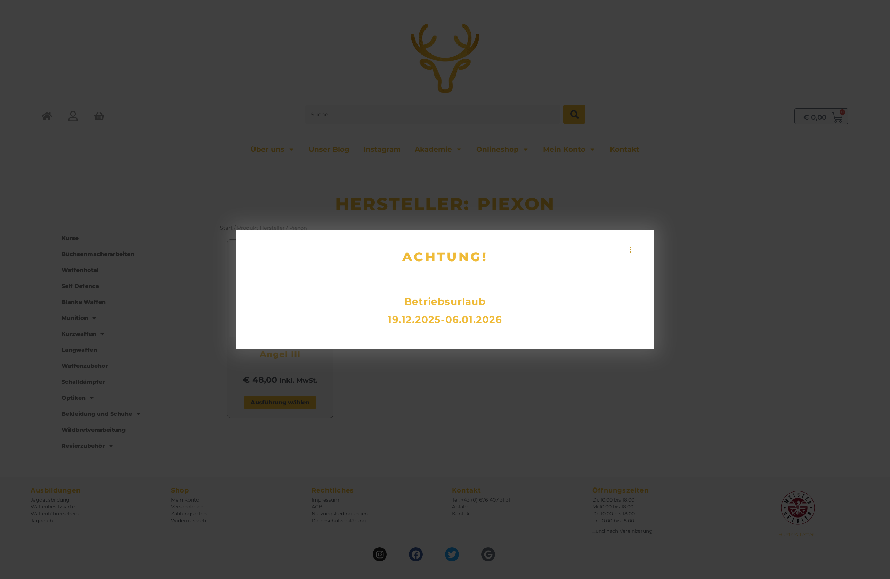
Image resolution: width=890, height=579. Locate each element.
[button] (633, 250)
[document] (445, 289)
